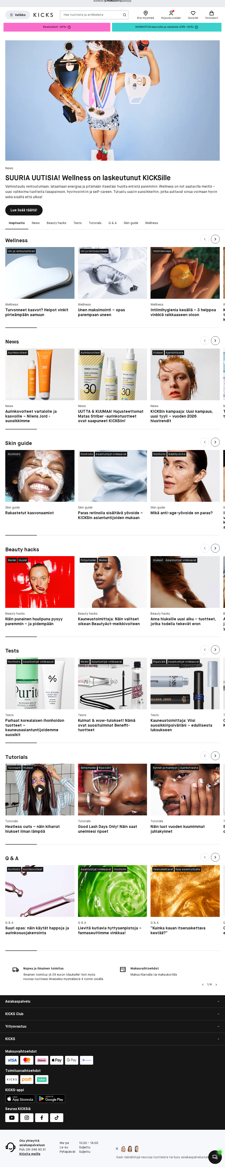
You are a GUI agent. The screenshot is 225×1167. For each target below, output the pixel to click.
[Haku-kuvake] (124, 14)
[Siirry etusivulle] (43, 15)
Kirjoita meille (29, 1154)
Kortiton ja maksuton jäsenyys (112, 3)
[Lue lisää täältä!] (112, 100)
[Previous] (204, 239)
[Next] (215, 239)
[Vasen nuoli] (202, 984)
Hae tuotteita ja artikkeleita (83, 15)
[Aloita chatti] (215, 1157)
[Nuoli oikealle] (216, 984)
